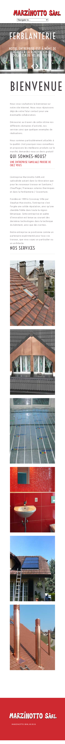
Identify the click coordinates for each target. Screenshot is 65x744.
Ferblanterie (32, 36)
